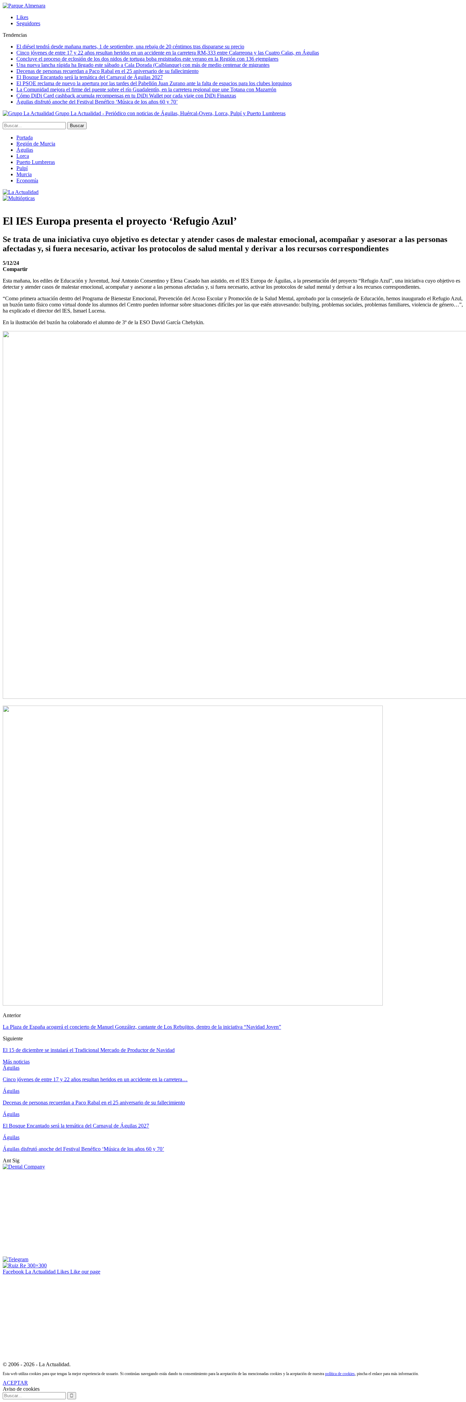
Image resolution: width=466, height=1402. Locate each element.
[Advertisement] (54, 1212)
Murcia (24, 174)
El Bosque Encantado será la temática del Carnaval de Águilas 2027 (89, 77)
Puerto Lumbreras (35, 162)
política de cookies (340, 1373)
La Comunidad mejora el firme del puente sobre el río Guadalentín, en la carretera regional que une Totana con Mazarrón (146, 89)
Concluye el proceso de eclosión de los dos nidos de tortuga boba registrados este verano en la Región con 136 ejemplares (147, 59)
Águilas (24, 150)
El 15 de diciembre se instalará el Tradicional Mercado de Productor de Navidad (89, 1050)
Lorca (22, 156)
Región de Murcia (35, 144)
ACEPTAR (15, 1383)
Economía (27, 180)
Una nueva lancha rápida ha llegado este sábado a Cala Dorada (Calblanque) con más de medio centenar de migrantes (143, 65)
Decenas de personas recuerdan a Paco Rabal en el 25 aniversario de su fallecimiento (107, 71)
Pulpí (22, 168)
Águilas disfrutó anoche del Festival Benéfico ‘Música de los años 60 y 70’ (97, 102)
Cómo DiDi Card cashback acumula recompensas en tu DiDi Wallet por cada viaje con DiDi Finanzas (126, 96)
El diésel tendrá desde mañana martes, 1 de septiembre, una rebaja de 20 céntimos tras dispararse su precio (130, 46)
